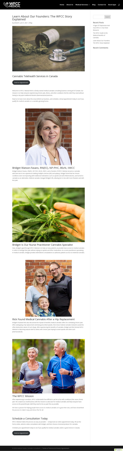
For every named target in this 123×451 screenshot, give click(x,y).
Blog (93, 5)
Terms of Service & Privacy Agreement (55, 448)
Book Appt (112, 5)
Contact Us (102, 5)
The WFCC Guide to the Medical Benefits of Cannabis (100, 35)
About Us (69, 5)
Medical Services (82, 5)
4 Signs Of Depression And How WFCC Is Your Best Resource (101, 28)
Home (62, 5)
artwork (16, 23)
